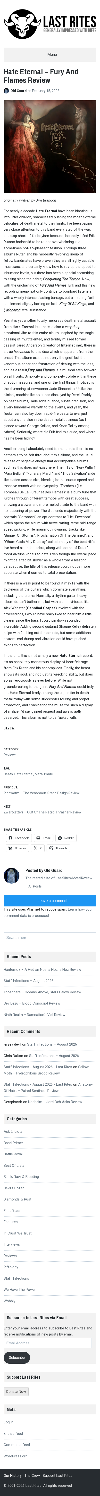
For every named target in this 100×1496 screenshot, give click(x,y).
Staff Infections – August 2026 (28, 981)
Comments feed (17, 1445)
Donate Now (16, 1391)
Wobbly (9, 1301)
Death (8, 774)
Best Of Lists (14, 1165)
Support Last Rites (57, 1475)
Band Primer (13, 1143)
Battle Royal (13, 1154)
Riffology (11, 1267)
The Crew (32, 1475)
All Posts (35, 886)
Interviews (12, 1244)
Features (11, 1222)
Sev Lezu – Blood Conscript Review (32, 1003)
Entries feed (13, 1433)
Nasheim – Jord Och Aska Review (55, 1102)
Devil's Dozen (14, 1188)
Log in (8, 1422)
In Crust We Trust (18, 1233)
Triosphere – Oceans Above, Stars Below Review (42, 992)
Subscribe (17, 1357)
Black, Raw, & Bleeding (21, 1177)
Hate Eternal (23, 774)
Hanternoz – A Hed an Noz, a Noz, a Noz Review (42, 969)
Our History (13, 1475)
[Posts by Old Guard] (7, 91)
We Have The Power (20, 1289)
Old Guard (18, 91)
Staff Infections (16, 1278)
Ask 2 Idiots (13, 1131)
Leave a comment (51, 900)
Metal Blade (44, 774)
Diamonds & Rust (17, 1199)
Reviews (10, 755)
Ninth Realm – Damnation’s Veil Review (34, 1015)
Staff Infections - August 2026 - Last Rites (38, 1067)
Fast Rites (12, 1211)
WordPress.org (15, 1456)
